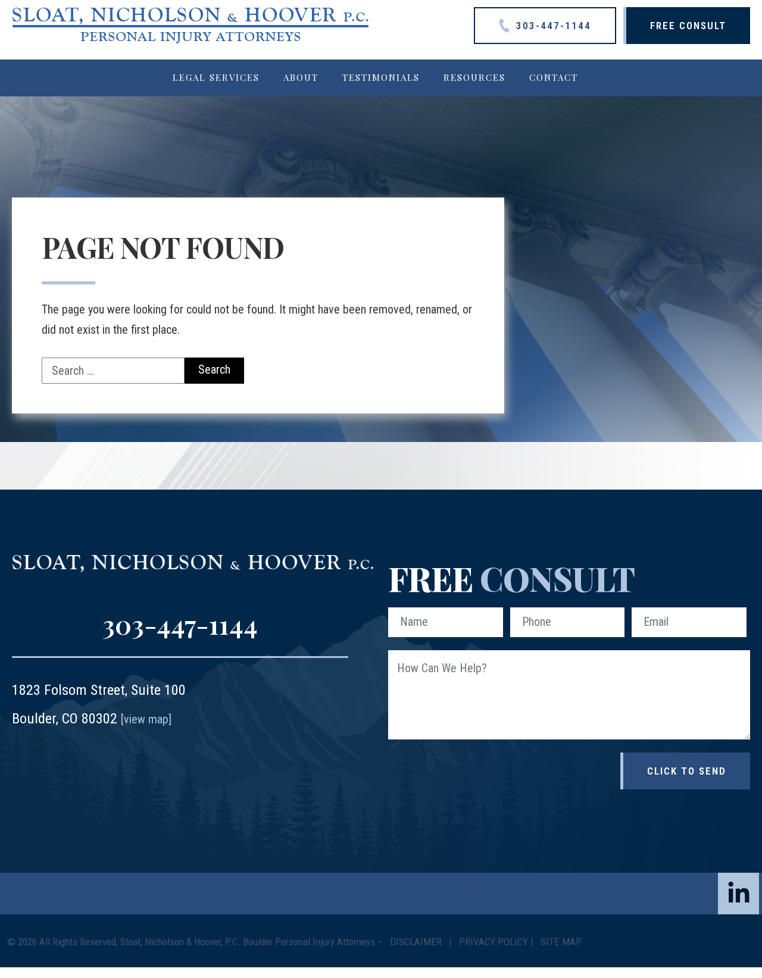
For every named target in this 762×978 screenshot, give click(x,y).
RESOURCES (474, 77)
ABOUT (300, 77)
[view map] (146, 719)
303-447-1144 (552, 26)
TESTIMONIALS (381, 77)
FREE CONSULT (688, 26)
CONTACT (553, 77)
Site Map (561, 942)
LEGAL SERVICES (216, 77)
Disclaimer (417, 942)
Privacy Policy (493, 942)
